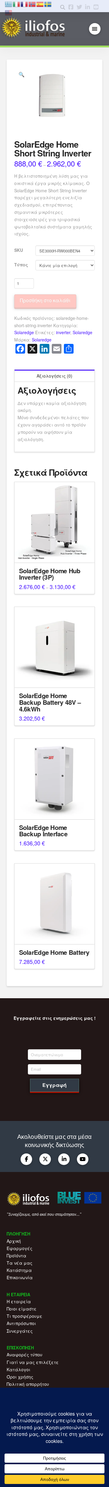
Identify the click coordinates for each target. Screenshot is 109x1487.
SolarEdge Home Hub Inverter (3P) (50, 574)
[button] (95, 29)
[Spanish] (40, 3)
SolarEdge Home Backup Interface (43, 830)
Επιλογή (54, 553)
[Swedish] (48, 3)
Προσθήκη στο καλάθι (45, 300)
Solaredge (24, 332)
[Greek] (9, 3)
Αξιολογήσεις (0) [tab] (54, 376)
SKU (18, 250)
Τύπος (21, 265)
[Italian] (17, 3)
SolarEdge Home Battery (54, 952)
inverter (63, 332)
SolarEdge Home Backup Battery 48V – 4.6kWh (50, 702)
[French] (24, 3)
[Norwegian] (32, 3)
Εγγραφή (54, 1084)
